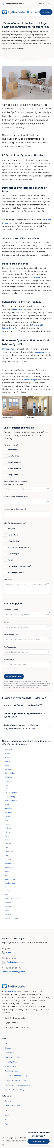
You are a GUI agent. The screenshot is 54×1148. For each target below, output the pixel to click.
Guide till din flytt (11, 1071)
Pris (6, 1110)
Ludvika (8, 828)
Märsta (7, 832)
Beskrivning (8, 579)
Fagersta (8, 781)
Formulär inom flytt (12, 1057)
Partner (8, 1124)
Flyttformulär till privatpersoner (17, 1085)
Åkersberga (9, 749)
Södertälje (9, 867)
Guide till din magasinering (16, 1076)
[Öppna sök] (49, 4)
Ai (5, 1119)
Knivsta (7, 816)
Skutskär (8, 859)
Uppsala (8, 903)
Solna (7, 875)
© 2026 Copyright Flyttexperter (15, 1138)
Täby (7, 887)
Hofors (7, 804)
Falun (7, 785)
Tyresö (7, 895)
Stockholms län (10, 879)
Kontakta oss (10, 1053)
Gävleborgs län (11, 793)
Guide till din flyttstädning (15, 1080)
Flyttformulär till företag (14, 1090)
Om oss (42, 4)
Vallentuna (9, 910)
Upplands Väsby (11, 899)
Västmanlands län (12, 918)
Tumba (7, 891)
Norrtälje (8, 840)
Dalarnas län (10, 773)
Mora (7, 836)
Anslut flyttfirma (11, 1062)
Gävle (7, 789)
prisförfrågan (46, 12)
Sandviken (9, 852)
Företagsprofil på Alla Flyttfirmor (17, 1141)
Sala (6, 848)
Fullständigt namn (11, 610)
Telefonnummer (10, 647)
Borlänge (8, 769)
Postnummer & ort (11, 635)
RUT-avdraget (10, 1066)
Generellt (8, 1101)
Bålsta (7, 761)
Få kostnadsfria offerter (14, 676)
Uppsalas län (10, 907)
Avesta (7, 757)
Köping (7, 820)
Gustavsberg (10, 797)
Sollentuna (9, 871)
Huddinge (8, 808)
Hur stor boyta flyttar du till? (15, 509)
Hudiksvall (9, 812)
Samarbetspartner (12, 1106)
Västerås (8, 914)
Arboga (8, 753)
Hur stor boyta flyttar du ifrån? (16, 497)
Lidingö (8, 824)
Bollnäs (7, 765)
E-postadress (9, 660)
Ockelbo (8, 844)
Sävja (7, 856)
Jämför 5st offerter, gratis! (13, 972)
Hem (6, 1043)
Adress (6, 622)
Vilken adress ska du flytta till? (16, 482)
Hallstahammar (11, 800)
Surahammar (10, 883)
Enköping (8, 777)
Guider (7, 1115)
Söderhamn (9, 863)
